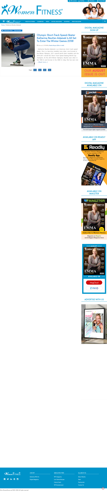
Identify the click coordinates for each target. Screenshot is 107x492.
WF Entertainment (58, 485)
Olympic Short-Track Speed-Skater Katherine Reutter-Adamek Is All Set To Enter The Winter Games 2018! (56, 38)
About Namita (81, 477)
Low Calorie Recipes (59, 479)
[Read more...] (42, 62)
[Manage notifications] (103, 488)
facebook (4, 478)
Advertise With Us (34, 477)
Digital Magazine (34, 479)
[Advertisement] (94, 373)
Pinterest (14, 478)
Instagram (17, 478)
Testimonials (81, 482)
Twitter (8, 478)
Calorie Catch (57, 482)
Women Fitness (32, 9)
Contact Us (81, 485)
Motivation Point (8, 30)
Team (79, 479)
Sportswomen (17, 30)
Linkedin (11, 478)
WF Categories (58, 477)
